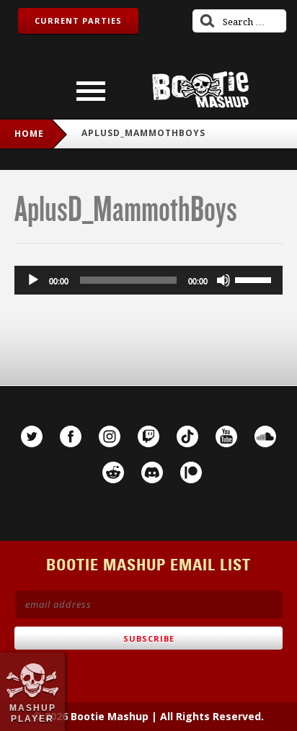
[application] (148, 280)
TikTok (187, 436)
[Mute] (223, 280)
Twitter (32, 436)
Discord (152, 472)
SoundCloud (265, 436)
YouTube (226, 436)
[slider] (255, 279)
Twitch (148, 436)
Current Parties (78, 20)
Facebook (70, 436)
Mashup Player (32, 713)
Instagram (109, 436)
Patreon (191, 472)
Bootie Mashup (200, 90)
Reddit (113, 472)
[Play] (33, 280)
